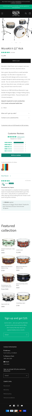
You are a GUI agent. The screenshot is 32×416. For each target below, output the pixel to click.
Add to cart (16, 61)
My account (7, 386)
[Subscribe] (26, 335)
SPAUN (17, 412)
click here (6, 364)
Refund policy (7, 394)
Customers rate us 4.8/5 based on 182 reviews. (15, 125)
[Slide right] (20, 43)
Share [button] (5, 108)
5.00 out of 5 (20, 137)
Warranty (6, 389)
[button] (2, 13)
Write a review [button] (16, 155)
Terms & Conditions (9, 397)
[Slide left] (12, 43)
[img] (5, 181)
